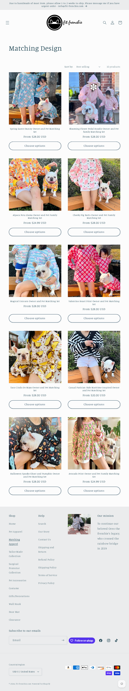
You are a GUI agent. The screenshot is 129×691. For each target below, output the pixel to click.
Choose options (35, 145)
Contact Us (44, 539)
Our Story (44, 531)
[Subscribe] (63, 640)
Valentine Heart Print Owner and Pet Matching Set (94, 303)
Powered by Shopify (41, 684)
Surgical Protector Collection (15, 568)
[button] (7, 22)
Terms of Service (47, 575)
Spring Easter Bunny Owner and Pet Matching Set (35, 130)
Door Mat (14, 611)
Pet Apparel (15, 531)
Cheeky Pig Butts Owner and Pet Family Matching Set (94, 216)
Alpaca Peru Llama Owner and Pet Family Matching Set (35, 216)
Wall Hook (15, 604)
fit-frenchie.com (23, 684)
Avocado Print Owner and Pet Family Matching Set (94, 475)
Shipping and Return (46, 549)
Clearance (14, 619)
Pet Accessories (17, 580)
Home (12, 523)
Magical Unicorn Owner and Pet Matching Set (35, 301)
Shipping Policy (47, 567)
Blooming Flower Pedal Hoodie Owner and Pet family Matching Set (94, 130)
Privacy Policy (46, 583)
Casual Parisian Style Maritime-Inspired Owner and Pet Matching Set (94, 389)
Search (42, 523)
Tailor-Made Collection (16, 553)
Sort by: (68, 66)
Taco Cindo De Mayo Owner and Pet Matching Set (34, 389)
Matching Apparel (14, 541)
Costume (14, 588)
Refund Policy (46, 559)
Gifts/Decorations (19, 596)
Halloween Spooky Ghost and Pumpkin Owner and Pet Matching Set (35, 475)
